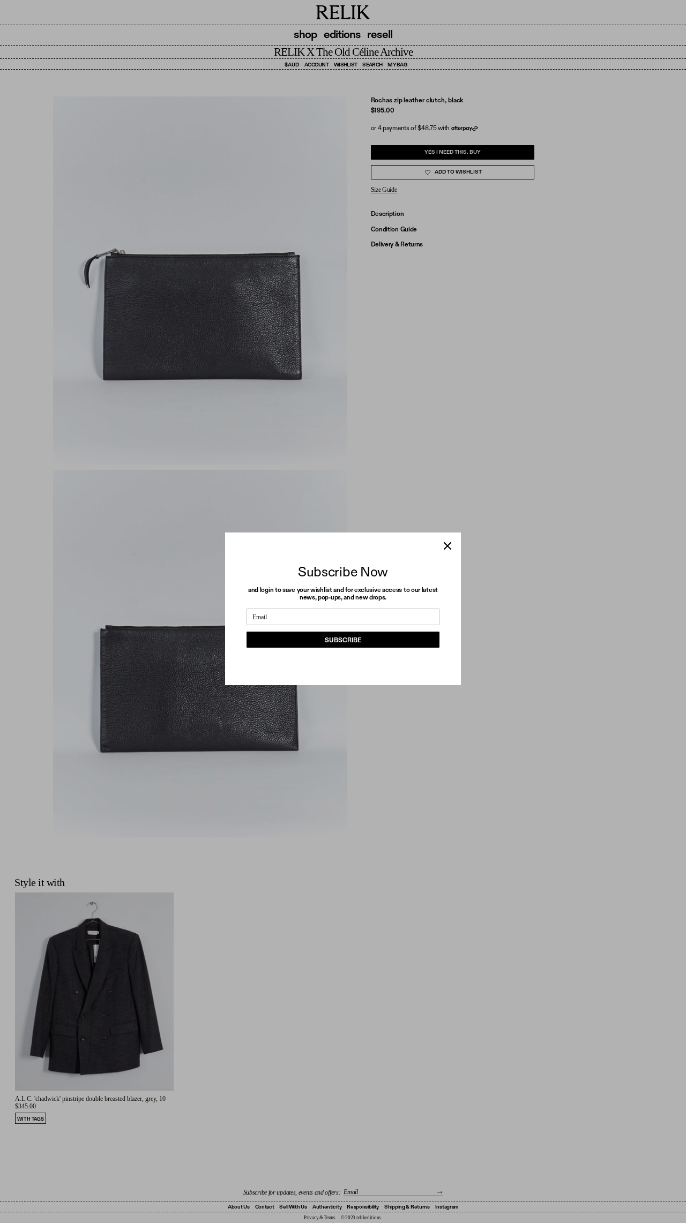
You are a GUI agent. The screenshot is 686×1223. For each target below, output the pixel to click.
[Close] (447, 546)
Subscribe (343, 640)
